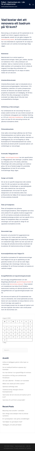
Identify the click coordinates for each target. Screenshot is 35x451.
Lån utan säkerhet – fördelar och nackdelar (16, 380)
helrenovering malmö (7, 39)
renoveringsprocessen (12, 157)
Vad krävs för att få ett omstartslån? (14, 400)
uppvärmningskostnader (23, 282)
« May (4, 342)
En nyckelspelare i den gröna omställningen (16, 419)
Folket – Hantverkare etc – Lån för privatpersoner (13, 3)
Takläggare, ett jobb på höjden (12, 425)
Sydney (29, 448)
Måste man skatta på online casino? (14, 383)
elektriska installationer (16, 117)
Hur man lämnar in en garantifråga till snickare (17, 372)
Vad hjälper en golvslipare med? (12, 422)
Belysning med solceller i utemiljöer (13, 410)
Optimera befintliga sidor (10, 386)
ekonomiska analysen (16, 284)
